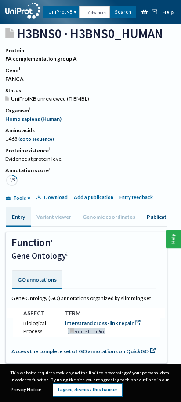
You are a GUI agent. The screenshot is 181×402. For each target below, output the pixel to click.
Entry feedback (136, 197)
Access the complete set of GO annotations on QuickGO (80, 351)
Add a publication (93, 197)
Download (56, 197)
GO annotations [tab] (37, 279)
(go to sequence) (36, 139)
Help (168, 12)
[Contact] (155, 12)
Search (123, 11)
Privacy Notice (26, 389)
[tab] (18, 217)
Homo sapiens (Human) (33, 119)
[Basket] (144, 12)
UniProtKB (60, 11)
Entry (18, 217)
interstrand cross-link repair (99, 323)
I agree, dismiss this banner (87, 389)
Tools (19, 198)
